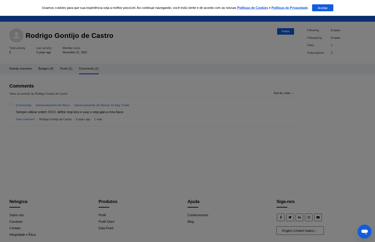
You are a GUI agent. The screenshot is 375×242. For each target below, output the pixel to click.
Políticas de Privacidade (289, 8)
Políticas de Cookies (252, 8)
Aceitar (323, 8)
